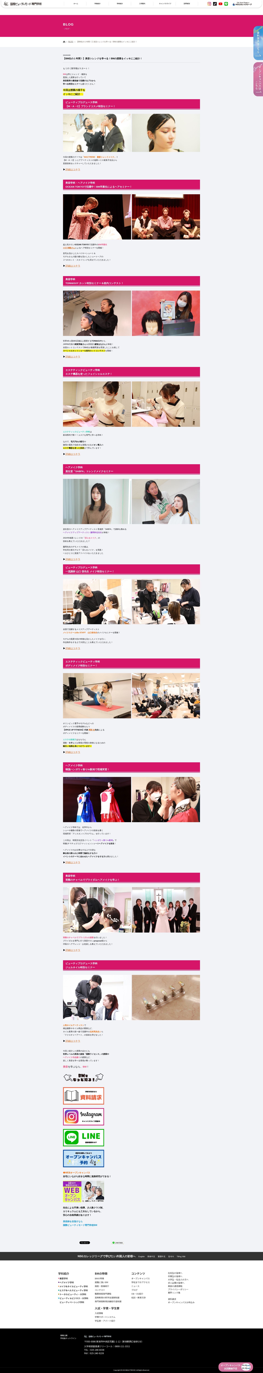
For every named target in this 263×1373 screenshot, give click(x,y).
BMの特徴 (99, 1278)
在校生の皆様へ (175, 1272)
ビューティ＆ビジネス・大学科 (74, 1298)
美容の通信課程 (175, 1286)
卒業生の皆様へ (175, 1276)
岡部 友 (92, 730)
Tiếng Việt (181, 1256)
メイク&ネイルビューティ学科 (74, 1286)
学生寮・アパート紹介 (105, 1320)
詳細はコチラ (72, 169)
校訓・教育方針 (138, 1297)
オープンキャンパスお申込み (181, 1302)
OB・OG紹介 (137, 1293)
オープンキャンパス (140, 1278)
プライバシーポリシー (178, 1289)
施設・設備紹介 (102, 1286)
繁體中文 (161, 1256)
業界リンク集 (174, 1292)
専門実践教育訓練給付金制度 (108, 1301)
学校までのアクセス (140, 1282)
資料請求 (172, 1299)
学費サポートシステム (105, 1316)
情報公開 (63, 1335)
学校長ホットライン (68, 1338)
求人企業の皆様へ (176, 1282)
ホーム (64, 42)
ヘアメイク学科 (67, 1282)
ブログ (134, 1289)
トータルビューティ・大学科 (73, 1294)
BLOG (70, 42)
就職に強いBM (101, 1282)
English (141, 1256)
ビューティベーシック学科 (72, 1302)
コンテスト (100, 1289)
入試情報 (99, 1313)
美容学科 (64, 1278)
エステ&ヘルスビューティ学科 (74, 1290)
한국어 (171, 1256)
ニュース (135, 1286)
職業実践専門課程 (103, 1293)
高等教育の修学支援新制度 (107, 1297)
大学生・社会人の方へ (178, 1279)
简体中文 (151, 1256)
